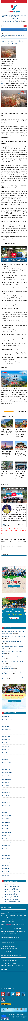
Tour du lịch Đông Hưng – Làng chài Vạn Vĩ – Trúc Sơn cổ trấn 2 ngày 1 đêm (20, 475)
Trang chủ (5, 33)
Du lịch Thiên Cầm (6, 762)
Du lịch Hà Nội (5, 795)
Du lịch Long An (6, 865)
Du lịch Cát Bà (5, 749)
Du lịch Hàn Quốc (6, 832)
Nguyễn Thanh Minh (7, 524)
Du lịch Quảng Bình (7, 772)
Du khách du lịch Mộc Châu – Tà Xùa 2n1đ (12, 661)
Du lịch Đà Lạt (5, 782)
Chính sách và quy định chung (8, 946)
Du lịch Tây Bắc (6, 799)
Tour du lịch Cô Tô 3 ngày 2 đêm (10, 889)
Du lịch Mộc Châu (6, 729)
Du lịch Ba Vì (5, 789)
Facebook (5, 1018)
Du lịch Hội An (5, 868)
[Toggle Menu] (24, 29)
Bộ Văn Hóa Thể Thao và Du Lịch (9, 960)
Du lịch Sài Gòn (6, 805)
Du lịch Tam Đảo (6, 792)
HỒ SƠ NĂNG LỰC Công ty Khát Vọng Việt (14, 20)
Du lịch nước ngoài (13, 33)
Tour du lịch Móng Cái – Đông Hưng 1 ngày (7, 473)
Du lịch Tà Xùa (5, 875)
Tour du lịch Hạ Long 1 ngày (9, 884)
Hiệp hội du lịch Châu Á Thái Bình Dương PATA (12, 965)
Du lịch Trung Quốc (22, 33)
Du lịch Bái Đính (6, 845)
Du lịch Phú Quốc (6, 785)
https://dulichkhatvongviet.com (12, 937)
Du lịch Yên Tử (5, 848)
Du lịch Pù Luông (6, 809)
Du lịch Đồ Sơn (5, 752)
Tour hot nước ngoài (5, 35)
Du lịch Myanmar (6, 838)
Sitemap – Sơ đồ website (7, 951)
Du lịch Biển (5, 825)
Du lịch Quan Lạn (6, 742)
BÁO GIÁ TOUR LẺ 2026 (7, 15)
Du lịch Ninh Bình (6, 855)
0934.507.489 (4, 933)
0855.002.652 (12, 933)
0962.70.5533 (22, 931)
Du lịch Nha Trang (6, 779)
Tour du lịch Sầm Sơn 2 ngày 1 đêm (10, 893)
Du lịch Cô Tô (5, 746)
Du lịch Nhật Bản (6, 822)
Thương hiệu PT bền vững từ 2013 (10, 21)
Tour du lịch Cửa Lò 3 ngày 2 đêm (10, 894)
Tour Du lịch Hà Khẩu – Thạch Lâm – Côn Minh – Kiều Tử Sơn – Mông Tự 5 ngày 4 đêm (20, 432)
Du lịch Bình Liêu (6, 736)
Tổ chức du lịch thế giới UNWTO (8, 963)
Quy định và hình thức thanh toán (9, 948)
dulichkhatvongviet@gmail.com (11, 936)
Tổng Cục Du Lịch (5, 962)
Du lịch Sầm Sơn (6, 756)
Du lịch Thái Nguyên (7, 862)
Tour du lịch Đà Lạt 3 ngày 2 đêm (10, 899)
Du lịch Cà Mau (6, 852)
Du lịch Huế (5, 812)
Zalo (4, 1015)
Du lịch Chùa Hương (7, 828)
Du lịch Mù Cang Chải (7, 719)
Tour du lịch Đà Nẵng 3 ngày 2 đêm (10, 896)
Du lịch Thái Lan (6, 818)
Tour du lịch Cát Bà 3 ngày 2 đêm (10, 888)
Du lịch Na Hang (6, 732)
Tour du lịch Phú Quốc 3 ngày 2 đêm (11, 901)
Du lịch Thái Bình (6, 858)
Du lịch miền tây (6, 802)
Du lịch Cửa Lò (5, 759)
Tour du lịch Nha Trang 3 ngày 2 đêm (11, 897)
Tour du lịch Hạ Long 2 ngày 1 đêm (10, 886)
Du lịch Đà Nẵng (6, 775)
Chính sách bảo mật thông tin (8, 950)
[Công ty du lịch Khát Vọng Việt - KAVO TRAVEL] (14, 9)
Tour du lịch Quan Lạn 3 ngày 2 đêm (11, 891)
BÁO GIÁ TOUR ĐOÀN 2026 (20, 15)
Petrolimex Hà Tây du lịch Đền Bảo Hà (11, 656)
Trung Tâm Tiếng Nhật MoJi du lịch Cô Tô (12, 641)
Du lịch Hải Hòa (6, 769)
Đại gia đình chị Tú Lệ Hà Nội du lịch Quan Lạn (13, 636)
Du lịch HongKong (6, 842)
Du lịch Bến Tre (6, 871)
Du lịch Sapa (5, 723)
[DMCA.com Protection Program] (6, 1004)
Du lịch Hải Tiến (6, 766)
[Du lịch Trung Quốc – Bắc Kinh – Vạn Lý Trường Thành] (8, 52)
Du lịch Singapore (6, 815)
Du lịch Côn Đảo (6, 835)
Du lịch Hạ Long (6, 739)
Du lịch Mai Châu (6, 726)
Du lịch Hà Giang (6, 716)
